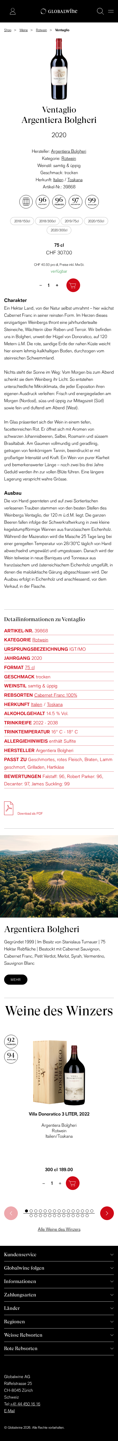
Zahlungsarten (20, 1295)
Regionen (14, 1321)
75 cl (30, 667)
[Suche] (100, 11)
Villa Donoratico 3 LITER (59, 1114)
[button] (26, 1210)
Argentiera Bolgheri (68, 151)
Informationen (20, 1281)
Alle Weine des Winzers (59, 1229)
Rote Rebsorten (21, 1348)
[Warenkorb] (4, 12)
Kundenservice (20, 1254)
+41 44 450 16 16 (25, 1404)
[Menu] (110, 11)
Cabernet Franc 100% (55, 695)
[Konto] (12, 11)
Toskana (75, 179)
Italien (58, 179)
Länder (12, 1308)
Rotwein (68, 158)
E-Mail (9, 1410)
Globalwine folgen (24, 1268)
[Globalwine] (59, 11)
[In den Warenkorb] (73, 285)
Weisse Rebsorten (23, 1335)
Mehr (16, 980)
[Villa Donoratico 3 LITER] (59, 1072)
